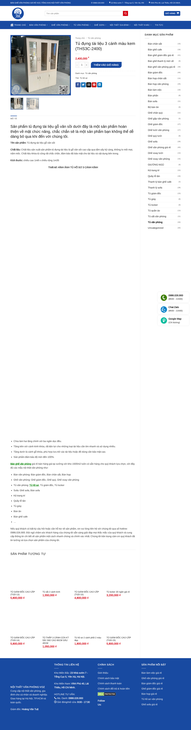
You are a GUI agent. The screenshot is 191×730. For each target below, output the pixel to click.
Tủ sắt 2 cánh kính (51, 592)
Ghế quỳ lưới (155, 136)
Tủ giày (152, 199)
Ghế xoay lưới (155, 153)
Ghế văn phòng (59, 25)
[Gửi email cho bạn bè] (88, 84)
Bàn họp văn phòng (158, 84)
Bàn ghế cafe (155, 49)
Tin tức (159, 25)
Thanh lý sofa (155, 187)
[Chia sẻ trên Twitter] (83, 84)
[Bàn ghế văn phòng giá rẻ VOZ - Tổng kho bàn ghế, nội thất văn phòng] (25, 13)
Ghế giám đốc (155, 124)
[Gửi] (125, 13)
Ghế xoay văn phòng (159, 159)
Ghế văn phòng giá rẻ (159, 147)
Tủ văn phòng (81, 25)
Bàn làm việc (155, 90)
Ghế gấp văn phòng (158, 118)
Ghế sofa (99, 25)
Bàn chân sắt (155, 43)
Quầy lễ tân (154, 176)
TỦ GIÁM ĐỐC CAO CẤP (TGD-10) (86, 593)
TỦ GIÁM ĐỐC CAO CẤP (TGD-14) (22, 639)
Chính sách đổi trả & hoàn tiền (114, 688)
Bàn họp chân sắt (157, 78)
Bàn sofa (152, 101)
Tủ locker (153, 205)
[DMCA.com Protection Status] (107, 694)
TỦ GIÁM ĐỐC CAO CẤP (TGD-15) (119, 639)
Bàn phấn (153, 95)
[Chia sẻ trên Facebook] (78, 84)
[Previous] (15, 65)
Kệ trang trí (153, 170)
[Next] (65, 65)
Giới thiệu (103, 673)
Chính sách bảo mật (108, 678)
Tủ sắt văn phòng (157, 216)
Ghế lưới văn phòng (158, 130)
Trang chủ (20, 25)
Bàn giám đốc (155, 72)
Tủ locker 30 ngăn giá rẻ (118, 592)
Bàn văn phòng (37, 25)
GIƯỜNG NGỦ (156, 164)
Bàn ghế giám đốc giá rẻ (161, 55)
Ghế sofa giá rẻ (149, 704)
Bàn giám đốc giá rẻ (152, 683)
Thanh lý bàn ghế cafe (159, 182)
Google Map (174, 321)
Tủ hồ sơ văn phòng (152, 699)
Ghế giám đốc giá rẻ (152, 688)
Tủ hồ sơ (83, 78)
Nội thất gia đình (119, 25)
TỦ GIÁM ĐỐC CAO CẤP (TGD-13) (22, 593)
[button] (172, 13)
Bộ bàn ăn (153, 107)
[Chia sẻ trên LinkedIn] (99, 84)
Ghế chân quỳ (155, 113)
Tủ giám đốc (154, 193)
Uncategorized (155, 228)
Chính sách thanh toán (110, 683)
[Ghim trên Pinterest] (94, 84)
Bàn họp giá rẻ (149, 694)
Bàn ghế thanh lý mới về (161, 61)
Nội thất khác (142, 25)
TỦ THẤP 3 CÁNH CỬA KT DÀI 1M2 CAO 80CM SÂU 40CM (56, 640)
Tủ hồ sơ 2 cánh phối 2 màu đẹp (87, 639)
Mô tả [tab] (13, 118)
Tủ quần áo (154, 210)
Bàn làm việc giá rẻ (151, 673)
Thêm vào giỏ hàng (106, 65)
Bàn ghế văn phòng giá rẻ (161, 67)
